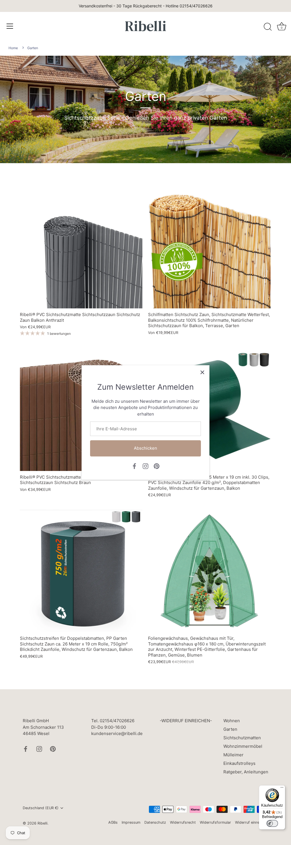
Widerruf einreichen (251, 822)
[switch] (272, 823)
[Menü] (10, 26)
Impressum (131, 822)
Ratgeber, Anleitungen (245, 772)
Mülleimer (233, 754)
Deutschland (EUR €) (41, 808)
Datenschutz (155, 822)
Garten (32, 48)
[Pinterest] (156, 465)
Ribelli (42, 823)
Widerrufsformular (215, 822)
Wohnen (231, 720)
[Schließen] (202, 372)
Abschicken (145, 448)
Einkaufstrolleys (239, 763)
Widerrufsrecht (183, 822)
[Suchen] (267, 27)
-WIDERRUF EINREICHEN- (186, 720)
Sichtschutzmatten (242, 737)
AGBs (113, 822)
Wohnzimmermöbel (242, 746)
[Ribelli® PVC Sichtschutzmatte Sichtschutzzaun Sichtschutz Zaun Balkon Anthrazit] (81, 247)
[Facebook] (134, 465)
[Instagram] (145, 465)
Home (13, 48)
